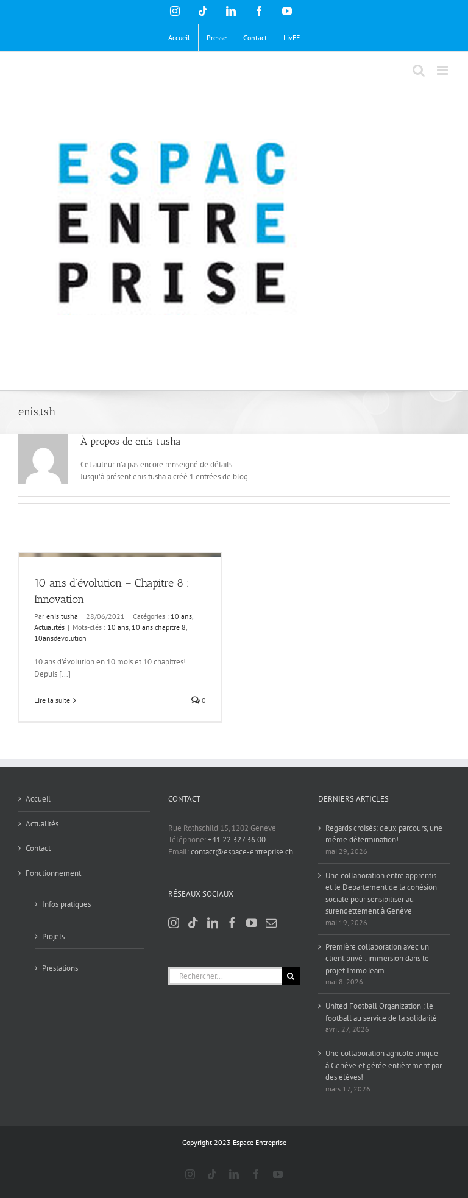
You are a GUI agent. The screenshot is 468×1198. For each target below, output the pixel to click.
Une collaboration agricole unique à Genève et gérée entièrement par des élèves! (383, 1065)
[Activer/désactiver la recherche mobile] (419, 70)
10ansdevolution (60, 638)
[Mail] (271, 922)
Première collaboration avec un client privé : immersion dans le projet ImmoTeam (377, 959)
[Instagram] (173, 922)
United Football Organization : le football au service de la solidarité (381, 1012)
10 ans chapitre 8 (159, 627)
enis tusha (62, 616)
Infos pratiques (66, 904)
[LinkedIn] (212, 922)
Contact (38, 848)
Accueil (38, 799)
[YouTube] (251, 922)
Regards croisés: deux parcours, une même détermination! (383, 834)
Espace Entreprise (259, 1142)
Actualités (49, 627)
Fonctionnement (53, 873)
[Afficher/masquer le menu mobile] (443, 70)
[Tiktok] (193, 922)
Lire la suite (52, 700)
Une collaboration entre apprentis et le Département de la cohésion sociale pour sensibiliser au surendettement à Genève (381, 893)
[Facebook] (232, 922)
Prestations (60, 968)
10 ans (181, 616)
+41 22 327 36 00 (237, 839)
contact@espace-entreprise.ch (242, 852)
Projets (53, 936)
